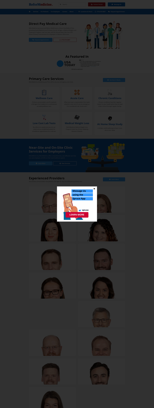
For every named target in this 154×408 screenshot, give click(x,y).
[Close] (94, 188)
